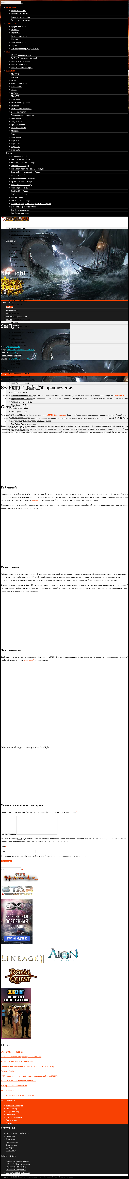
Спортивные (16, 137)
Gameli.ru (21, 1177)
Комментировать (8, 834)
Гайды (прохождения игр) (18, 1172)
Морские (15, 131)
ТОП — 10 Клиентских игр (18, 1164)
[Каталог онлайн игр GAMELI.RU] (15, 220)
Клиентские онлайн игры (17, 1161)
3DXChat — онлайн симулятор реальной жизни (21, 1056)
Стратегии (15, 33)
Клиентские (11, 7)
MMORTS (15, 105)
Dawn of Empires (8, 1071)
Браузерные (11, 23)
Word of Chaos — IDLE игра (12, 1052)
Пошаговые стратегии (20, 102)
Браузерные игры (18, 26)
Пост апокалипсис (14, 1117)
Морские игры (12, 1108)
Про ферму (11, 1150)
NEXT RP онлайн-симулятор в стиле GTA (18, 1081)
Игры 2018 (15, 150)
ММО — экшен (121, 395)
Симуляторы (16, 121)
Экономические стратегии (22, 115)
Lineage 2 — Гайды (19, 175)
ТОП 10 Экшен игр (19, 64)
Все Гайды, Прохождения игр (23, 207)
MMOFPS (15, 96)
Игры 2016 (15, 143)
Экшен (14, 89)
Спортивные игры (18, 42)
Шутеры (14, 39)
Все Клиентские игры (20, 210)
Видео (8, 313)
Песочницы (16, 118)
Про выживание (18, 124)
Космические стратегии (21, 108)
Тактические (16, 86)
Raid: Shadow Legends (10, 1090)
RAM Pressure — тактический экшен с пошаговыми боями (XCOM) (29, 1076)
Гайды (9, 319)
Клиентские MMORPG (20, 14)
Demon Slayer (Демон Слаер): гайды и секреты (31, 203)
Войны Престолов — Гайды (23, 162)
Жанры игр (10, 70)
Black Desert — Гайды (20, 159)
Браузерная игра (13, 346)
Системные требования (16, 316)
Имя (3, 846)
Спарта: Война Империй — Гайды (25, 172)
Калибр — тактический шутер (14, 1085)
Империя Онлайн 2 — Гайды (23, 178)
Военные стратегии (19, 112)
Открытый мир (13, 1111)
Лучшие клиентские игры (21, 20)
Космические (12, 1142)
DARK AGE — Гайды (19, 191)
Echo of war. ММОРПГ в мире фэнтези (17, 1095)
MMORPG (15, 29)
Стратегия (21, 349)
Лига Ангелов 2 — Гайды (21, 184)
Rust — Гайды (17, 197)
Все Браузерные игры (20, 213)
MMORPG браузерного (56, 415)
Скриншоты (11, 310)
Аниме (14, 134)
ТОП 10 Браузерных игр (21, 55)
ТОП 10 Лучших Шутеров (22, 67)
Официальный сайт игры (19, 359)
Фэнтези (14, 77)
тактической (28, 660)
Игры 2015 (15, 140)
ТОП (8, 52)
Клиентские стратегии (20, 17)
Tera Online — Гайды (20, 165)
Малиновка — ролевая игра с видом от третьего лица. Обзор (27, 1066)
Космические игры (19, 36)
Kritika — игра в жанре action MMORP (17, 1061)
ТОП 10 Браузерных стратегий (24, 58)
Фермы (14, 45)
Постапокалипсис (18, 127)
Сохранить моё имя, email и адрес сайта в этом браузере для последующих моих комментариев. (45, 856)
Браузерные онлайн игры (17, 1133)
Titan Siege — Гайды (19, 188)
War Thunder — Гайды (20, 200)
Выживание (11, 1114)
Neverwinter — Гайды (20, 156)
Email (3, 851)
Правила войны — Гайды (22, 181)
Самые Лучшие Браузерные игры (25, 48)
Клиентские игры (18, 10)
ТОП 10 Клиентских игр (21, 61)
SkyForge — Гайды (19, 194)
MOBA (14, 80)
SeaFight (9, 307)
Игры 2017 (15, 146)
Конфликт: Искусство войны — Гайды (27, 169)
